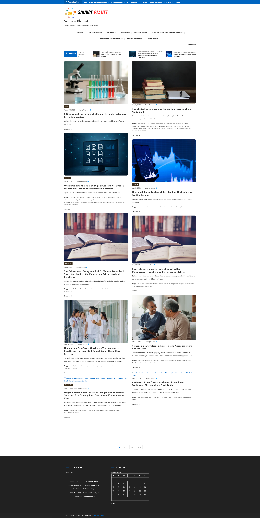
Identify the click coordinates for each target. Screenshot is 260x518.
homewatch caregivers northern (86, 366)
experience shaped (147, 126)
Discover (67, 129)
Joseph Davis (81, 267)
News (66, 106)
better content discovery (78, 197)
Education (68, 263)
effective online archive (100, 200)
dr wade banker (169, 124)
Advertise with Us (95, 33)
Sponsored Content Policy (111, 39)
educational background (92, 289)
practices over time (153, 128)
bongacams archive (94, 197)
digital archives (69, 200)
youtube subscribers (120, 2)
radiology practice (167, 128)
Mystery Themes (99, 515)
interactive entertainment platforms (85, 202)
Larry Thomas (84, 110)
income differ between (161, 207)
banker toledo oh (143, 124)
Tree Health (68, 385)
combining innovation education (148, 360)
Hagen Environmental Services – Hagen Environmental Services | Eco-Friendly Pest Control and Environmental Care (94, 396)
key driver (142, 128)
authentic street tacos (145, 397)
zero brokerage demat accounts (97, 2)
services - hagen (114, 410)
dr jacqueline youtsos (184, 360)
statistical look (106, 289)
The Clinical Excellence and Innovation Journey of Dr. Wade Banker (102, 54)
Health (157, 126)
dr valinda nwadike (76, 289)
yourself (177, 2)
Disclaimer (125, 33)
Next (139, 447)
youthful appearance (139, 2)
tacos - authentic (174, 397)
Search (191, 45)
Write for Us (153, 39)
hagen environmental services (98, 410)
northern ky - (114, 366)
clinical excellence (157, 124)
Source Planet (76, 21)
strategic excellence (145, 286)
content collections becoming (112, 197)
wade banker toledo (139, 131)
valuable (75, 205)
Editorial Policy (140, 33)
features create (114, 200)
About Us (79, 33)
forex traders (148, 207)
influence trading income (178, 207)
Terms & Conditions (135, 39)
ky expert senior (103, 366)
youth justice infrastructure (160, 2)
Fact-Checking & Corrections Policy (167, 33)
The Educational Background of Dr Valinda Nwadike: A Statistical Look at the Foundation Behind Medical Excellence (94, 274)
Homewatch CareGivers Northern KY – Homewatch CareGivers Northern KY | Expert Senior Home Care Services (92, 351)
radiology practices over (183, 128)
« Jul (113, 503)
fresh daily (164, 397)
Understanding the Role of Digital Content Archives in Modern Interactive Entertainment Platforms (140, 54)
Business (141, 284)
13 (129, 487)
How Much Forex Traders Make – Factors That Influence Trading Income (175, 54)
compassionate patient (168, 360)
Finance (135, 184)
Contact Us (111, 33)
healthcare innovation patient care (149, 363)
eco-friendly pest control (78, 410)
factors (140, 207)
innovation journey (166, 126)
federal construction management (156, 284)
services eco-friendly (71, 412)
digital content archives (83, 200)
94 (132, 447)
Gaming (67, 178)
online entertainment (105, 202)
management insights (176, 284)
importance (68, 202)
